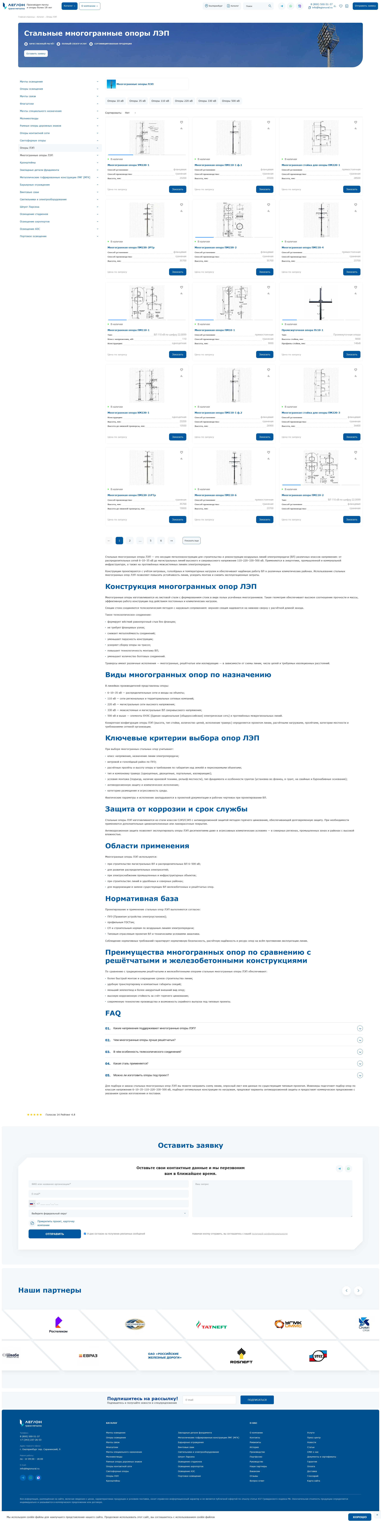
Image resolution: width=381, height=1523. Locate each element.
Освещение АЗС (30, 229)
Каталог (235, 6)
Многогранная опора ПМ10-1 (215, 330)
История (254, 1447)
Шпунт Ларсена (29, 206)
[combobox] (32, 1203)
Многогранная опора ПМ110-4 (303, 247)
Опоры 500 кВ (231, 101)
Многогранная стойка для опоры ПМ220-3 (311, 412)
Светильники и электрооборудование (43, 199)
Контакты (255, 1437)
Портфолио (256, 1456)
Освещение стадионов (34, 214)
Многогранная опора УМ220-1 (128, 165)
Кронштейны (28, 162)
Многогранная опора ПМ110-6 (215, 495)
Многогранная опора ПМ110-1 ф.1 (218, 165)
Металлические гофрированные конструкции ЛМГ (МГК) (55, 177)
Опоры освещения (31, 88)
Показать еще (192, 540)
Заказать (177, 189)
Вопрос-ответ (257, 1480)
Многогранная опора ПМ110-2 (303, 495)
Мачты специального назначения (41, 111)
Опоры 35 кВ (137, 101)
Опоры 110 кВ (160, 101)
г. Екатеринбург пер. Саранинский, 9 (40, 1449)
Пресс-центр (314, 1437)
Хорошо (360, 1517)
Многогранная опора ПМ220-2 (215, 247)
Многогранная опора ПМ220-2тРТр (132, 495)
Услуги (310, 1432)
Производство (257, 1452)
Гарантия (312, 1461)
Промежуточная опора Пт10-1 (302, 330)
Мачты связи (28, 96)
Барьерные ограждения (35, 184)
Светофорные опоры (33, 140)
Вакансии (255, 1471)
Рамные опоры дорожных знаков (40, 125)
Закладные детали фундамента (39, 170)
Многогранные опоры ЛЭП (36, 155)
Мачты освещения (31, 81)
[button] (346, 1290)
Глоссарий (312, 1476)
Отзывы (254, 1476)
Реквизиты (255, 1442)
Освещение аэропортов (35, 221)
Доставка (312, 1471)
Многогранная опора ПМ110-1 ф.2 (218, 412)
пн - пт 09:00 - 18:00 (31, 1459)
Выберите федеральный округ (49, 1213)
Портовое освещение (33, 236)
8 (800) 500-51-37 (322, 4)
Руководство (256, 1461)
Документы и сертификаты (321, 1456)
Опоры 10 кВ (115, 101)
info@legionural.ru (322, 7)
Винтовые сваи (29, 192)
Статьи (310, 1447)
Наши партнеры (258, 1466)
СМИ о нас (312, 1452)
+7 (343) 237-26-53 (30, 1439)
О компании (256, 1432)
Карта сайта (313, 1480)
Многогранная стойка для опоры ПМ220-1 (311, 165)
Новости (311, 1442)
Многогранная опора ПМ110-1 (128, 330)
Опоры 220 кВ (184, 101)
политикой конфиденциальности (270, 1233)
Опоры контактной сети (35, 133)
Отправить (55, 1234)
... (140, 540)
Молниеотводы (29, 118)
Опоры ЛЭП (27, 147)
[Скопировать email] (309, 7)
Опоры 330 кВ (207, 101)
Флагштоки (27, 103)
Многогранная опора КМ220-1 (128, 412)
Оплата (311, 1466)
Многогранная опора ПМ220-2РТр (131, 247)
